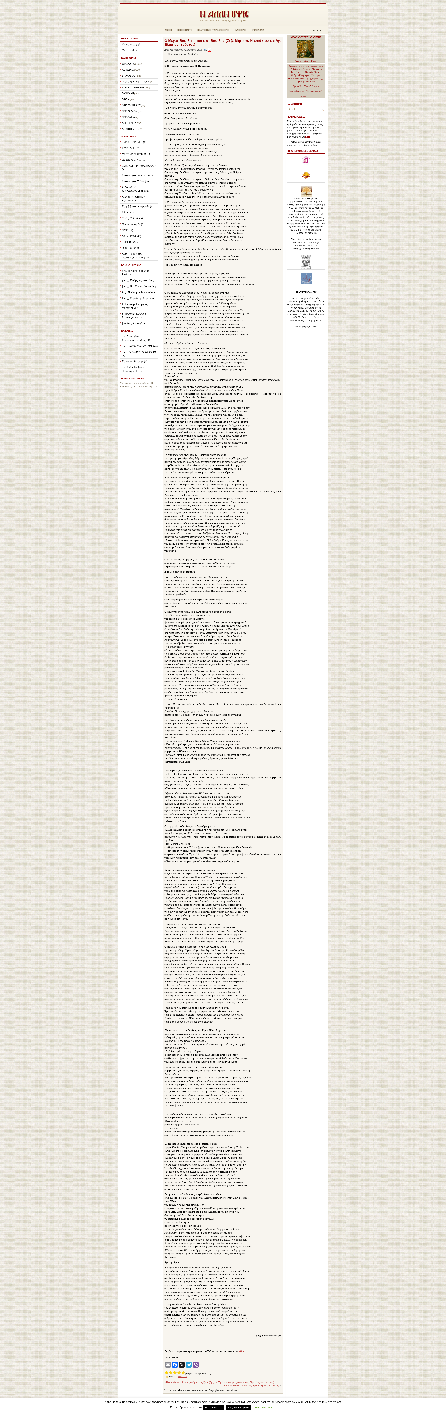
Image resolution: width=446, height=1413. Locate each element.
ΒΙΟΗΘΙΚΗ (128, 93)
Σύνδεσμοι (240, 30)
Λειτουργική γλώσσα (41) (137, 175)
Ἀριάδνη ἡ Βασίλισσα (306, 81)
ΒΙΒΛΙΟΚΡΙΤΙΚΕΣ (131, 105)
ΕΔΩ (307, 137)
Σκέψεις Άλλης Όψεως (135, 81)
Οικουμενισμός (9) (133, 224)
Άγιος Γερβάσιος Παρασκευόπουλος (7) (135, 255)
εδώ (241, 1351)
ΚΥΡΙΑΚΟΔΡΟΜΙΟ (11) (135, 142)
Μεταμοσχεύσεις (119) (136, 154)
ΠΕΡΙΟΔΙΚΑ (128, 117)
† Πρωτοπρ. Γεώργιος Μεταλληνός (135, 305)
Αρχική (168, 30)
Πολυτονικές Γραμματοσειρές (213, 30)
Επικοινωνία (258, 30)
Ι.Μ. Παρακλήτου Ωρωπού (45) (140, 346)
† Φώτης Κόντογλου (134, 323)
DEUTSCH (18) (130, 248)
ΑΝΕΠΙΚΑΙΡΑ (129, 123)
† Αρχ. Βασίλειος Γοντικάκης (139, 286)
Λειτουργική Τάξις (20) (136, 181)
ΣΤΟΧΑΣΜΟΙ (129, 75)
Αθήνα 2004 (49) (131, 236)
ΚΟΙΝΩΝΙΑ (128, 69)
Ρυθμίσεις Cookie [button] (264, 1407)
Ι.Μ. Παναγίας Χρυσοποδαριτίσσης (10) (136, 338)
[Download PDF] (209, 50)
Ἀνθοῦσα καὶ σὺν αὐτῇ (300, 69)
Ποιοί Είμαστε (184, 30)
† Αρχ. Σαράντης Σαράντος (138, 298)
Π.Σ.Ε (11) (127, 230)
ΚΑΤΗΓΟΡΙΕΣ (128, 58)
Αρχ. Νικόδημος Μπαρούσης (139, 292)
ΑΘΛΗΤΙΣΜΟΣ (130, 129)
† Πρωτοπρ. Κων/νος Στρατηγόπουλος (134, 315)
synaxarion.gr (305, 96)
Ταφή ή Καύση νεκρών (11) (138, 206)
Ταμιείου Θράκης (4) (134, 361)
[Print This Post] (205, 50)
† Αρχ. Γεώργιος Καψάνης (138, 280)
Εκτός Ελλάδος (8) (133, 218)
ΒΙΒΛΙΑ (126, 99)
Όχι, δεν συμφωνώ (238, 1407)
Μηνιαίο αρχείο (131, 44)
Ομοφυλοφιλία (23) (134, 159)
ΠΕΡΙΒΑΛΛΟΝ (129, 111)
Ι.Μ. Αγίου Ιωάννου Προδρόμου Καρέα (133, 369)
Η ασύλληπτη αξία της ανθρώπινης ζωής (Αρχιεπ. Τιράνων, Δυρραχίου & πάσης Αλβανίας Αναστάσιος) (220, 1382)
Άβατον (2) (128, 212)
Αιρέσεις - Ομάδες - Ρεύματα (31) (134, 198)
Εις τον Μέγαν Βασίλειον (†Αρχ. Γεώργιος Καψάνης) (251, 1385)
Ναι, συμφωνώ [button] (213, 1407)
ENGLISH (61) (130, 242)
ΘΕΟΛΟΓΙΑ (128, 63)
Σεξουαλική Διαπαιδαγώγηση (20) (135, 189)
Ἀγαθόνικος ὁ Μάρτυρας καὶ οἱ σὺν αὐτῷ (306, 66)
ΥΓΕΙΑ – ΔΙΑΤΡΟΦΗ (133, 87)
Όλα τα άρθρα (131, 50)
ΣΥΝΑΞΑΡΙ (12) (130, 148)
